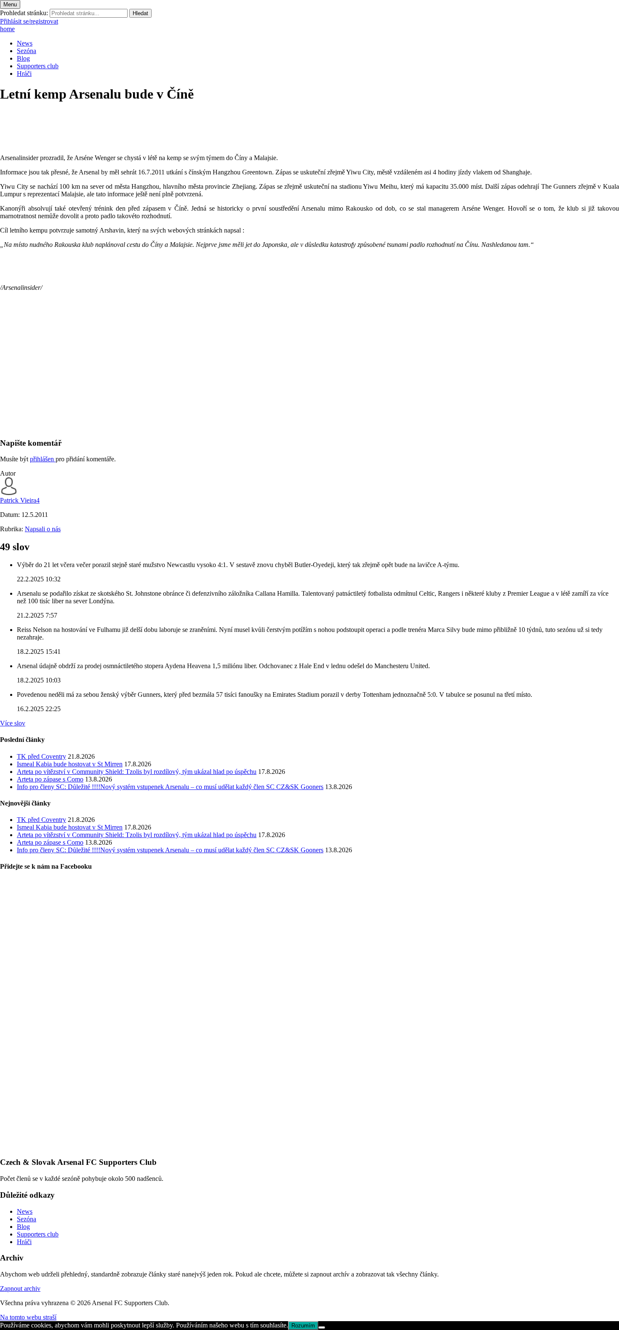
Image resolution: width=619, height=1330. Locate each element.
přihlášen (43, 459)
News (24, 43)
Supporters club (38, 66)
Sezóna (26, 50)
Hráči (24, 73)
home (7, 28)
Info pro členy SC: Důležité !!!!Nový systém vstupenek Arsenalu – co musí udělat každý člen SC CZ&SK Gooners (170, 786)
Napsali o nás (43, 529)
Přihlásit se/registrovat (29, 21)
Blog (23, 58)
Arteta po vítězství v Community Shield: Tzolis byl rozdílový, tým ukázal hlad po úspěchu (136, 771)
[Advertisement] (252, 372)
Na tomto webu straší (28, 1317)
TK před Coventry (41, 756)
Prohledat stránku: (24, 12)
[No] (321, 1327)
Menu (10, 4)
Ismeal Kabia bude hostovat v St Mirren (70, 764)
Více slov (12, 723)
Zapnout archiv (20, 1288)
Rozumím (303, 1325)
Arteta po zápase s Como (50, 779)
